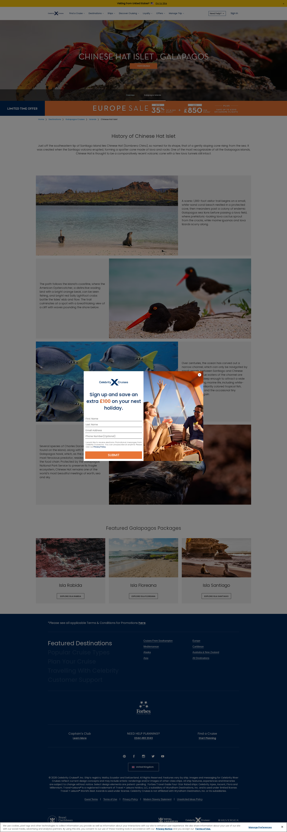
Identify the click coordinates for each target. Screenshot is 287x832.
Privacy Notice (164, 828)
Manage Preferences (260, 827)
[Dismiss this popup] (199, 375)
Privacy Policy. (100, 447)
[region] (143, 827)
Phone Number (94, 437)
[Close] (282, 826)
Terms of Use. (203, 828)
